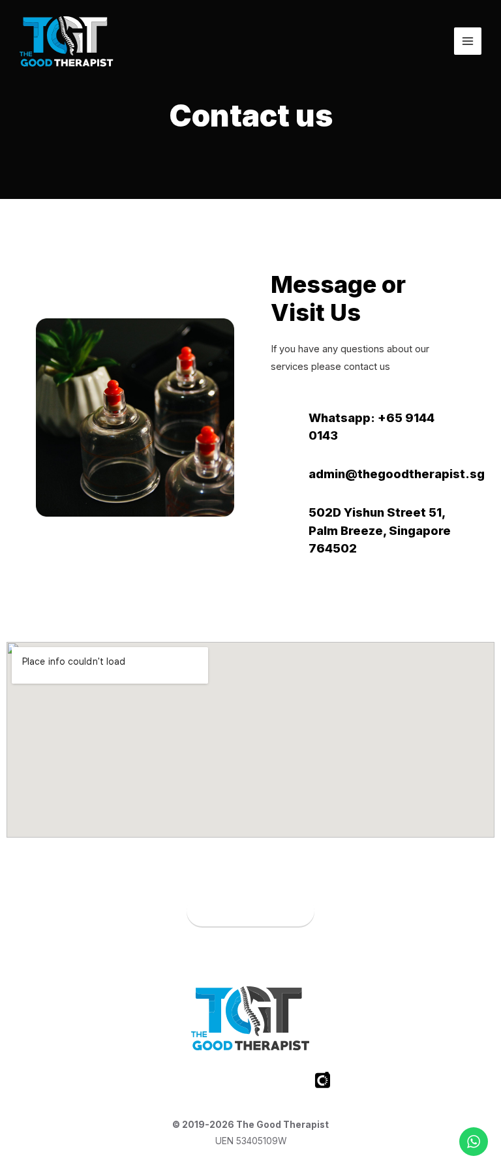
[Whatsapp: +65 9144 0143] (282, 428)
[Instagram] (214, 1080)
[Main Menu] (467, 41)
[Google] (286, 1080)
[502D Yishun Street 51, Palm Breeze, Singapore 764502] (282, 532)
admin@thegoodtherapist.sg (397, 473)
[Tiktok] (250, 1080)
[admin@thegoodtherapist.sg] (282, 475)
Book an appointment (250, 911)
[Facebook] (178, 1080)
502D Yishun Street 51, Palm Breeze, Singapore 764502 (380, 530)
